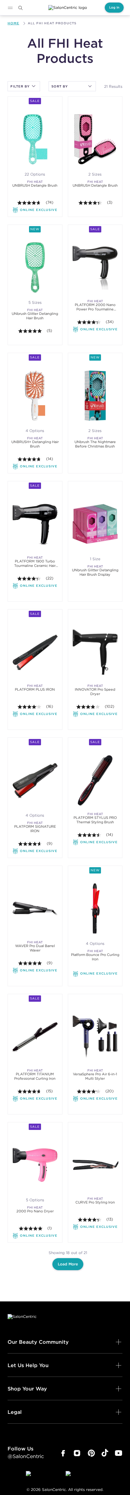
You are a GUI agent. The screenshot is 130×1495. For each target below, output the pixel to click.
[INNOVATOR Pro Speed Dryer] (95, 652)
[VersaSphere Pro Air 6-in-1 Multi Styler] (95, 1037)
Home (13, 23)
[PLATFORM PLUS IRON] (35, 652)
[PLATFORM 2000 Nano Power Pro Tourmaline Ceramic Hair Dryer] (95, 267)
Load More (68, 1264)
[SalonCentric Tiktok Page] (105, 1453)
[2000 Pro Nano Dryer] (35, 1165)
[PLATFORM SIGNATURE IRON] (35, 780)
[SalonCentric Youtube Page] (118, 1453)
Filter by (20, 86)
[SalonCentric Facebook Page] (63, 1453)
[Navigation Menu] (10, 7)
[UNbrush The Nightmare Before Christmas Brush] (95, 395)
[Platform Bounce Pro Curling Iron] (95, 908)
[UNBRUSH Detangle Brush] (35, 139)
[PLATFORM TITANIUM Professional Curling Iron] (35, 1037)
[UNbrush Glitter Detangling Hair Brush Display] (95, 524)
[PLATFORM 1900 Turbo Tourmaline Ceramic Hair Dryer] (35, 524)
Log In (114, 7)
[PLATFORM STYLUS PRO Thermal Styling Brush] (95, 780)
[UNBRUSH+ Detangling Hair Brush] (35, 395)
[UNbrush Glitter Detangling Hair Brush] (35, 267)
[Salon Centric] (67, 7)
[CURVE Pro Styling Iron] (95, 1165)
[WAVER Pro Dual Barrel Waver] (35, 908)
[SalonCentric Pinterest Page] (91, 1453)
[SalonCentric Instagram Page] (77, 1453)
